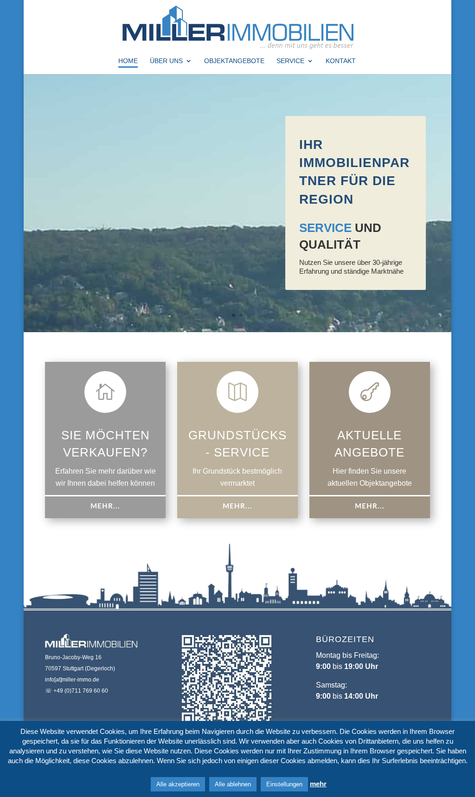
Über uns (166, 61)
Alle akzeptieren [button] (177, 784)
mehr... (105, 506)
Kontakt (341, 61)
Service (290, 61)
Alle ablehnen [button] (233, 784)
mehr (318, 784)
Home (128, 61)
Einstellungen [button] (284, 784)
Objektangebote (234, 61)
